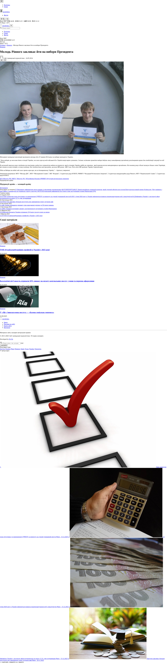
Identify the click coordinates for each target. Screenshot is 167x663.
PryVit (11, 339)
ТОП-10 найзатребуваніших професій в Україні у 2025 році (25, 250)
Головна (2, 45)
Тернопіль (38, 349)
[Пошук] (7, 19)
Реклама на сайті (9, 324)
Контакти (7, 327)
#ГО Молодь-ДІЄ (6, 178)
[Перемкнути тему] (2, 19)
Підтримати (4, 188)
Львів (22, 349)
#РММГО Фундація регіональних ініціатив (54, 178)
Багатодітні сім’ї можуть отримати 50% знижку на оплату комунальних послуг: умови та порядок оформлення (47, 281)
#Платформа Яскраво (33, 178)
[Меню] (1, 1)
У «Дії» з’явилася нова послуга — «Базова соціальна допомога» (27, 312)
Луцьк (27, 349)
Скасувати (4, 345)
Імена (6, 322)
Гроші (6, 7)
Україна (31, 349)
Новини (9, 45)
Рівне (12, 349)
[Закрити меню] (11, 25)
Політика (7, 5)
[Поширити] (1, 60)
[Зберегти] (5, 60)
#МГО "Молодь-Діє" (19, 178)
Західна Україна (5, 349)
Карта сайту (8, 326)
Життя (6, 15)
